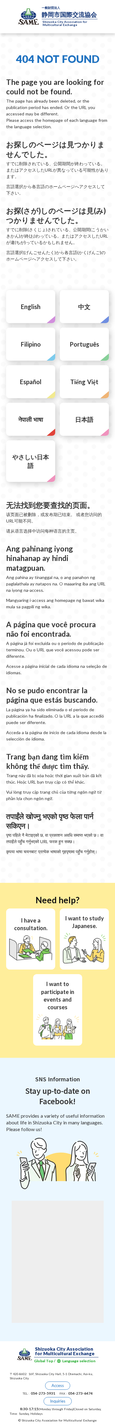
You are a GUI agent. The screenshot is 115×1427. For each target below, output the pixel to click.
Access (58, 1385)
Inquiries (57, 1401)
